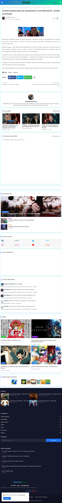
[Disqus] (31, 162)
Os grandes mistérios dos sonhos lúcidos (12, 461)
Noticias (12, 7)
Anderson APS (30, 101)
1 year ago (35, 286)
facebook (17, 240)
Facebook (13, 77)
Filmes (10, 72)
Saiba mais (22, 495)
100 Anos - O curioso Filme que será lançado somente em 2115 (30, 125)
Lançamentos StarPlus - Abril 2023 (8, 303)
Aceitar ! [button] (7, 498)
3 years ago (18, 303)
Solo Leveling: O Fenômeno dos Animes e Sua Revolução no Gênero (43, 341)
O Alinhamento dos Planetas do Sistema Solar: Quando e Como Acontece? (16, 286)
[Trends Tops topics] (38, 384)
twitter (47, 240)
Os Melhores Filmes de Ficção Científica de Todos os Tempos (14, 297)
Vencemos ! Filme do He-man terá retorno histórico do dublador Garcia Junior (10, 126)
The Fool (6, 300)
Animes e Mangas (31, 416)
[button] (60, 2)
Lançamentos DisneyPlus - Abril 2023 (19, 400)
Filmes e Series (31, 422)
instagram (16, 244)
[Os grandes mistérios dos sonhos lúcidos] (4, 227)
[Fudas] (33, 384)
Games (31, 424)
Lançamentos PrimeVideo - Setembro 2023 (50, 394)
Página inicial (5, 7)
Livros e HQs (31, 430)
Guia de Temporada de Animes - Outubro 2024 (44, 366)
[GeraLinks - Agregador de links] (14, 384)
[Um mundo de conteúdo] (23, 384)
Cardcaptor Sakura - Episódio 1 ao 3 (11, 340)
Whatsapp (28, 77)
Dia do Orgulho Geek (7, 471)
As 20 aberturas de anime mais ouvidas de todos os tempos (15, 367)
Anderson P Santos (9, 284)
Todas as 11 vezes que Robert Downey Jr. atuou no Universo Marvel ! (50, 126)
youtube (47, 244)
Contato (31, 497)
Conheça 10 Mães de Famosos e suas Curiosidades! (15, 456)
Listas (31, 427)
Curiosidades (31, 419)
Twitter (21, 77)
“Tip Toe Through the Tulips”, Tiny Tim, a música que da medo (18, 451)
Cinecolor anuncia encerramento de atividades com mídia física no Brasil (16, 309)
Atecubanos (7, 289)
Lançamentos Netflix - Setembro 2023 (20, 394)
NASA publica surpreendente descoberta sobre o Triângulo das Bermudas (21, 466)
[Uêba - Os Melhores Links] (43, 384)
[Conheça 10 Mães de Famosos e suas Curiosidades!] (4, 220)
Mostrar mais (56, 111)
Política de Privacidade (41, 497)
